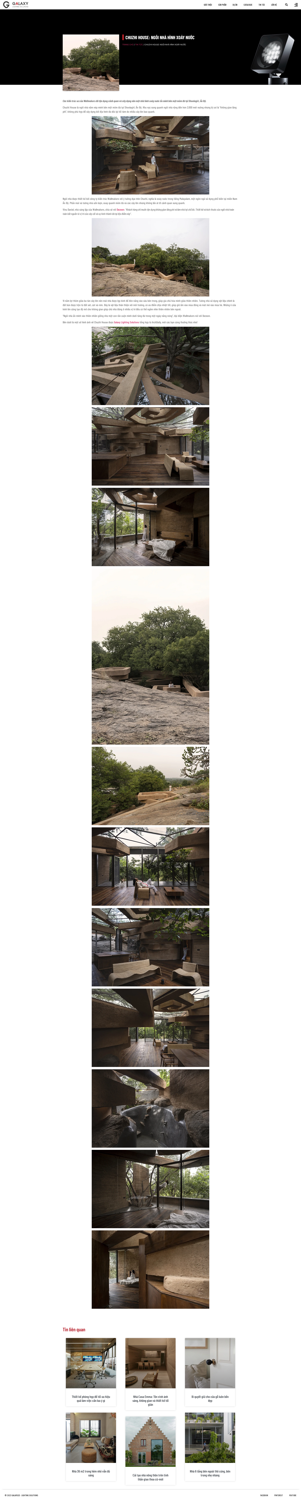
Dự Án (235, 4)
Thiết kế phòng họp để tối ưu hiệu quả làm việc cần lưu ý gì (91, 1398)
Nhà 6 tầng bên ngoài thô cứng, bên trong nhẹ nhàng (210, 1473)
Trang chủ (128, 44)
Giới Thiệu (208, 4)
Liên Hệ (274, 4)
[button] (286, 4)
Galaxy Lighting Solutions (126, 322)
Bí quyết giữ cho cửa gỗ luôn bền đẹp (210, 1398)
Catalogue (248, 4)
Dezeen (120, 209)
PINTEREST (278, 1495)
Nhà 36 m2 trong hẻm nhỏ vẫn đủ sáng (91, 1473)
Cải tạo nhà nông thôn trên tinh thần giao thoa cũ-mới (150, 1477)
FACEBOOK (264, 1495)
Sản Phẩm (222, 4)
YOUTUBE (292, 1495)
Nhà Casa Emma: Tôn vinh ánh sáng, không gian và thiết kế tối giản (150, 1400)
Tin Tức (262, 4)
